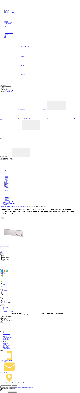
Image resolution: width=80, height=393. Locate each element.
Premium (6, 197)
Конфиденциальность (9, 12)
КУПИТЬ (2, 254)
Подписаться (14, 386)
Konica (6, 176)
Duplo (6, 172)
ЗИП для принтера (6, 202)
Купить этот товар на (4, 246)
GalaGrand (7, 190)
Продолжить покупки (12, 391)
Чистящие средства (9, 201)
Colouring (7, 188)
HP (5, 175)
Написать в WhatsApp (51, 118)
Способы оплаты (6, 334)
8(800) (9, 91)
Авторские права (8, 22)
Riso (6, 182)
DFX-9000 (2, 284)
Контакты (22, 74)
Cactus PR (7, 187)
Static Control (7, 199)
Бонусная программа (9, 33)
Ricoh (6, 181)
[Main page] (9, 84)
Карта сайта (5, 343)
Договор (7, 24)
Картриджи (14, 206)
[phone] (9, 100)
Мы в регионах (8, 23)
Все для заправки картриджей (9, 203)
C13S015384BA (3, 290)
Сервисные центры (9, 30)
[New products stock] (1, 157)
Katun (6, 191)
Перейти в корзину (4, 391)
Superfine (7, 200)
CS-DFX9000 (3, 273)
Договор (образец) (6, 345)
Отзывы (4, 36)
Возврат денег (8, 28)
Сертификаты (8, 29)
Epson (6, 173)
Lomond (6, 193)
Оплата (22, 56)
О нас (4, 9)
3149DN (2, 295)
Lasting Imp (7, 192)
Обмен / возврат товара (7, 337)
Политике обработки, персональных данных (24, 387)
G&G (6, 189)
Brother (6, 170)
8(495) (9, 90)
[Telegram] (6, 271)
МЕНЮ (2, 138)
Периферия (5, 204)
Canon (6, 171)
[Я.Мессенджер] (1, 271)
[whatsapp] (45, 100)
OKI (6, 179)
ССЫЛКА (11, 159)
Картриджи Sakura (21, 206)
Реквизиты (7, 11)
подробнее (51, 248)
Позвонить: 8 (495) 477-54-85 (24, 118)
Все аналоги (2, 301)
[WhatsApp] (7, 271)
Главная (2, 206)
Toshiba (6, 185)
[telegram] (27, 100)
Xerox (6, 186)
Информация (5, 21)
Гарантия (7, 25)
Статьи (6, 34)
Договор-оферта (8, 26)
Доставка (22, 65)
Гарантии (7, 10)
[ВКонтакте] (3, 271)
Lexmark (6, 178)
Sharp (6, 184)
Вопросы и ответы (9, 32)
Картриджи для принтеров (8, 169)
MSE (6, 194)
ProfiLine (7, 198)
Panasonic (7, 180)
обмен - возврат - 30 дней (25, 46)
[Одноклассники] (4, 271)
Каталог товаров (8, 206)
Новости (4, 35)
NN (6, 196)
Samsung (7, 183)
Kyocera (6, 177)
